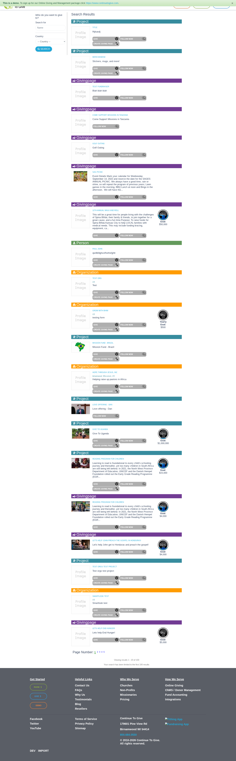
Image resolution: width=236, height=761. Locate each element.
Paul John (97, 249)
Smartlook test (100, 596)
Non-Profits (127, 690)
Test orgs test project (104, 567)
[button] (105, 39)
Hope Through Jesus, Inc (104, 372)
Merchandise (99, 57)
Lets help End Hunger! (103, 628)
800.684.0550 (128, 734)
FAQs (78, 690)
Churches (126, 685)
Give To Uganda (100, 429)
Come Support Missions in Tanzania (110, 115)
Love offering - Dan (102, 405)
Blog (78, 704)
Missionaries (128, 694)
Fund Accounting (176, 694)
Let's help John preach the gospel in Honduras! (116, 540)
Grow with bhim (100, 311)
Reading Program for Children (108, 459)
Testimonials (83, 699)
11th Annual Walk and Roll (105, 210)
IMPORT (43, 750)
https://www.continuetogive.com (102, 3)
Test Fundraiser (100, 87)
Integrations (173, 699)
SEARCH (45, 49)
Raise (37, 687)
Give (36, 696)
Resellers (81, 708)
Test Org (97, 278)
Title (94, 27)
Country (39, 36)
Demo (38, 705)
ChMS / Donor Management (183, 690)
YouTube (35, 728)
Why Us (80, 694)
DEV (32, 750)
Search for (40, 22)
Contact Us (82, 685)
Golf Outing (98, 144)
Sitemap (80, 728)
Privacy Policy (84, 723)
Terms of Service (86, 718)
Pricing (124, 699)
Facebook (36, 718)
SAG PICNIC (97, 172)
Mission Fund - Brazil (102, 343)
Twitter (34, 723)
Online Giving (174, 685)
